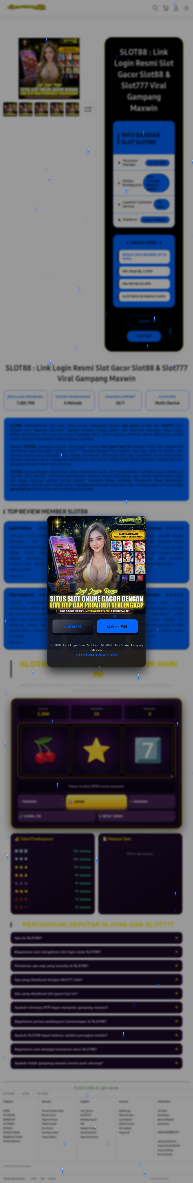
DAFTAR (117, 626)
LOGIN (72, 626)
